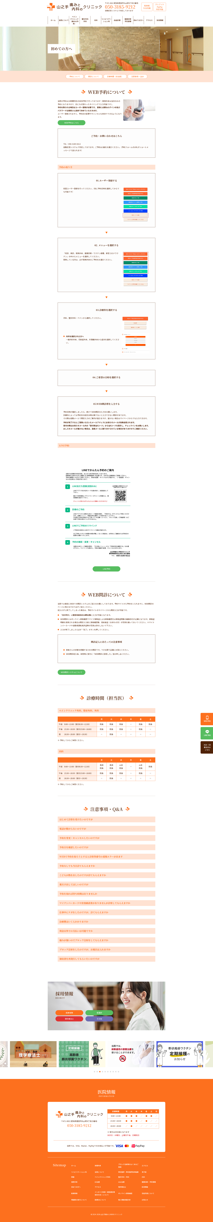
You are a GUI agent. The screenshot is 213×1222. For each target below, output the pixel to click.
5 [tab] (105, 1071)
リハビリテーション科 (106, 20)
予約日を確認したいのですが (73, 847)
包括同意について (148, 1193)
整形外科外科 (85, 20)
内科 (96, 20)
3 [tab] (99, 1071)
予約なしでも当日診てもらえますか (77, 865)
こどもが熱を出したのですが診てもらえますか (82, 875)
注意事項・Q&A (137, 76)
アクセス (149, 20)
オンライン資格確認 (125, 1193)
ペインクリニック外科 (102, 1177)
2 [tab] (97, 1071)
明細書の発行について (79, 1200)
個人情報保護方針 (124, 1200)
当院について (64, 20)
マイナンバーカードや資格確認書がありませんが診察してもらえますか (94, 903)
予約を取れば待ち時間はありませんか (78, 893)
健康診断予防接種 (128, 20)
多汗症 (144, 1172)
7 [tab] (110, 1071)
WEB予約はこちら (71, 122)
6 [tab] (107, 1071)
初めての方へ (139, 20)
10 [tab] (118, 1071)
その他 (99, 1018)
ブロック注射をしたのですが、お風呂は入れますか (84, 949)
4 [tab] (102, 1071)
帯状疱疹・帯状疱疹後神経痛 (128, 1172)
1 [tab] (94, 1071)
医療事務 (69, 1012)
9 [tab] (115, 1071)
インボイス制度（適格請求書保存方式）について (105, 1193)
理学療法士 (69, 1018)
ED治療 (97, 1182)
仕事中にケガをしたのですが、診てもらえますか (83, 912)
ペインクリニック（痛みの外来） (74, 20)
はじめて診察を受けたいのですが (76, 819)
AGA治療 (121, 1182)
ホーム (53, 20)
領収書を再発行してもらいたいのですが (79, 958)
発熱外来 (74, 1182)
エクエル (145, 1165)
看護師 (99, 1012)
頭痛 (72, 1177)
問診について (93, 76)
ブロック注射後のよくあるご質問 (128, 1165)
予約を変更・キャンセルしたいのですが (79, 838)
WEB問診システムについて (71, 672)
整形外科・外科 (123, 1177)
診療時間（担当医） (115, 76)
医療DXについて (100, 1200)
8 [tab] (113, 1071)
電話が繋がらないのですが (72, 828)
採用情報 (160, 20)
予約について (74, 76)
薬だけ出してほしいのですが (73, 884)
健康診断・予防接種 (149, 1182)
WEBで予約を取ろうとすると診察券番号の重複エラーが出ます (91, 856)
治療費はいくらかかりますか (73, 921)
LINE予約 (106, 569)
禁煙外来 (98, 1165)
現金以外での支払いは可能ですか (76, 930)
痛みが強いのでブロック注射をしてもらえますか (83, 940)
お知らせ (145, 1200)
